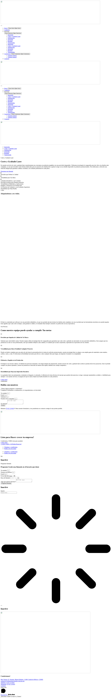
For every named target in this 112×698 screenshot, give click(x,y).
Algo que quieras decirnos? (8, 481)
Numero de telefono (6, 472)
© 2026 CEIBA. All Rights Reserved (11, 444)
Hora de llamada (5, 478)
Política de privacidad (10, 448)
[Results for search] (56, 549)
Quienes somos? (12, 55)
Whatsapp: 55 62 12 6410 (8, 684)
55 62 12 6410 (10, 408)
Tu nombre (4, 393)
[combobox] (9, 493)
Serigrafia (10, 39)
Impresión (10, 35)
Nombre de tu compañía (7, 398)
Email (2, 395)
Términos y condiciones (10, 447)
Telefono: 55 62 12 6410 (7, 682)
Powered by (4, 695)
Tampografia (11, 42)
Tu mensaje (4, 403)
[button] (12, 182)
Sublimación (11, 38)
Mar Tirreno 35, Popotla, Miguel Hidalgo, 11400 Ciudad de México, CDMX (22, 679)
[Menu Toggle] (1, 25)
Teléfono (3, 397)
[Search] (1, 605)
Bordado (10, 41)
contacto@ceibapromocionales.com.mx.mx (12, 681)
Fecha (2, 476)
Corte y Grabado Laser (14, 36)
